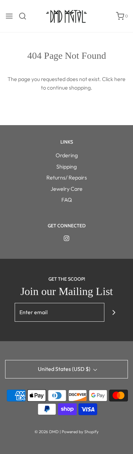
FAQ (66, 199)
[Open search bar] (25, 16)
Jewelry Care (66, 188)
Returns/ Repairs (66, 177)
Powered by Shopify (80, 431)
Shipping (66, 166)
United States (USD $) (64, 368)
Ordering (67, 155)
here (119, 79)
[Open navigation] (9, 16)
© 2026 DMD (47, 431)
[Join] (113, 312)
